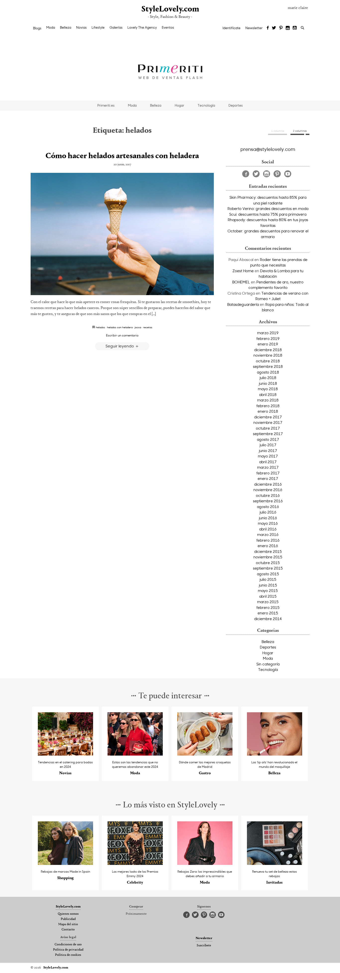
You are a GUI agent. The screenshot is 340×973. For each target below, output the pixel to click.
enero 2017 (268, 478)
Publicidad (68, 919)
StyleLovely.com (170, 9)
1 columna (277, 130)
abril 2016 (268, 528)
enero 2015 (268, 612)
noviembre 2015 (267, 556)
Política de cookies (68, 955)
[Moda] (135, 754)
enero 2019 (268, 343)
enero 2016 (268, 545)
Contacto (68, 929)
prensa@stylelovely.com (267, 149)
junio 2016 (268, 517)
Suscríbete (204, 945)
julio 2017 (268, 444)
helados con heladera (120, 327)
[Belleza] (274, 754)
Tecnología (206, 105)
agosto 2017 (268, 439)
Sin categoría (268, 663)
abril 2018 (268, 394)
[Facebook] (267, 28)
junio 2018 (268, 383)
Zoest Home (243, 270)
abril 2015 (268, 596)
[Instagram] (287, 28)
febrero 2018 (268, 405)
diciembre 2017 (268, 416)
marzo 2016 (268, 534)
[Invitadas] (274, 863)
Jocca (138, 327)
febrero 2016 (268, 540)
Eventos (168, 27)
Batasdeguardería (243, 304)
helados (100, 327)
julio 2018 (268, 377)
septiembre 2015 (268, 568)
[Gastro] (205, 754)
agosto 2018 (268, 372)
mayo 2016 (268, 523)
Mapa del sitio (68, 924)
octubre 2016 (268, 495)
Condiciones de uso (68, 944)
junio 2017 (268, 450)
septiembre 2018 (268, 366)
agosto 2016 (268, 506)
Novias (81, 27)
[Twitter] (274, 28)
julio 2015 (268, 579)
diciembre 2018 (268, 349)
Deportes (235, 105)
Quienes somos (68, 914)
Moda (50, 27)
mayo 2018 (268, 388)
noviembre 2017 (267, 422)
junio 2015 (268, 585)
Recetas (147, 327)
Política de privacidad (68, 950)
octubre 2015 (268, 562)
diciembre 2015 (268, 551)
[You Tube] (295, 28)
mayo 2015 (268, 590)
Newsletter (254, 28)
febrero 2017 (268, 472)
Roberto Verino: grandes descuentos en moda (267, 208)
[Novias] (65, 754)
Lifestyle (98, 27)
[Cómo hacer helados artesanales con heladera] (122, 234)
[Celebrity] (135, 863)
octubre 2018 (268, 360)
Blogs (37, 28)
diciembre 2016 (268, 484)
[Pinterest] (281, 28)
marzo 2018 (268, 399)
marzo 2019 (268, 332)
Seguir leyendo (120, 345)
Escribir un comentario (122, 335)
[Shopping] (65, 863)
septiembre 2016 (268, 500)
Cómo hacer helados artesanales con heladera (122, 156)
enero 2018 (268, 411)
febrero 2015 (268, 607)
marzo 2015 (268, 601)
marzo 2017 (268, 467)
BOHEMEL (241, 281)
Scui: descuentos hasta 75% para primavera (267, 214)
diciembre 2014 (268, 618)
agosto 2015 (268, 573)
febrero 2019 (268, 338)
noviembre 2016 (267, 489)
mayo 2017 (268, 456)
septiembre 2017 (268, 433)
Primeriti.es (105, 105)
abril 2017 (268, 461)
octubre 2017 (268, 428)
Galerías (116, 27)
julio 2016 (268, 512)
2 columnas (300, 130)
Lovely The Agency (142, 27)
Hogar (179, 105)
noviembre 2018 (267, 355)
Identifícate (231, 28)
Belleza (65, 27)
